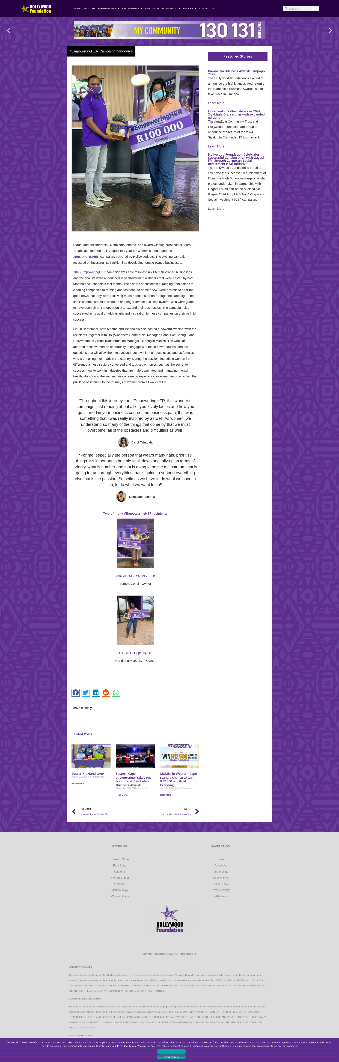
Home (77, 8)
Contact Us (206, 8)
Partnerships (107, 8)
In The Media (169, 8)
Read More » (78, 783)
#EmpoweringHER (86, 256)
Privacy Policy (171, 1056)
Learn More (216, 103)
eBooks (188, 8)
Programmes (130, 8)
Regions (150, 8)
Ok (171, 1051)
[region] (169, 30)
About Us (89, 8)
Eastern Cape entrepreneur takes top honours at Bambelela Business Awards (133, 779)
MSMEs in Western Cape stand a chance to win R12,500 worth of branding (178, 779)
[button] (9, 30)
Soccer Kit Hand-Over (88, 773)
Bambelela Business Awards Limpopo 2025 (236, 72)
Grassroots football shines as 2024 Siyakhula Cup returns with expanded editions (236, 114)
